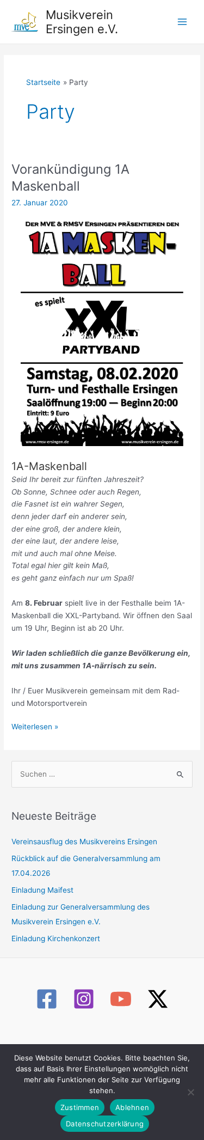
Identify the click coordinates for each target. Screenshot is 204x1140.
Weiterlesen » (34, 727)
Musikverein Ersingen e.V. (82, 22)
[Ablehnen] (190, 1092)
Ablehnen (132, 1107)
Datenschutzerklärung (105, 1123)
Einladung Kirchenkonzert (55, 938)
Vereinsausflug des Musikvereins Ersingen (84, 841)
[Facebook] (47, 999)
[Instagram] (84, 999)
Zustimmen (79, 1107)
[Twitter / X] (158, 999)
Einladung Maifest (42, 890)
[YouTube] (121, 999)
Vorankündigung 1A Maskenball (70, 177)
